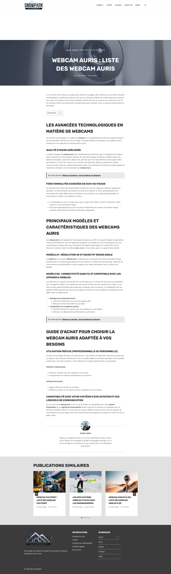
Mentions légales (78, 546)
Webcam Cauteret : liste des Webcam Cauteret (47, 500)
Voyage (118, 5)
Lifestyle (128, 5)
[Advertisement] (85, 25)
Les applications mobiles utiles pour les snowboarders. (84, 500)
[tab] (81, 517)
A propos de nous (78, 536)
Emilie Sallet (81, 76)
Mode (137, 5)
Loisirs (101, 537)
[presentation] (49, 481)
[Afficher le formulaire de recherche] (145, 5)
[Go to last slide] (36, 493)
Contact (75, 540)
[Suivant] (134, 493)
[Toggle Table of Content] (59, 113)
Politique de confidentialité (82, 543)
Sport (109, 5)
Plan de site (76, 550)
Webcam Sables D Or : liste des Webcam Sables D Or (120, 500)
